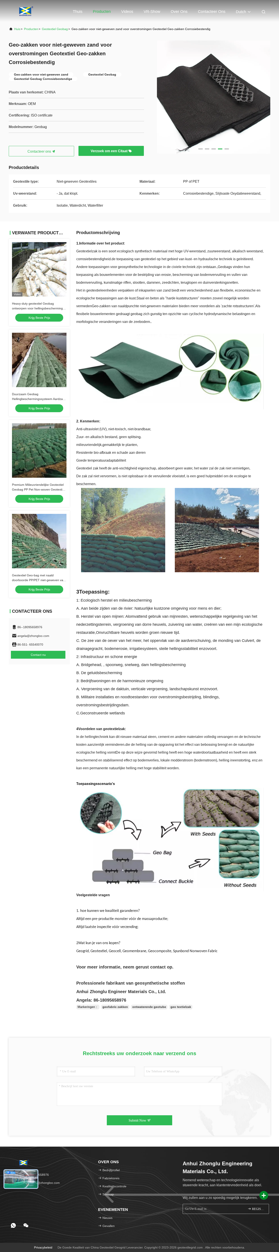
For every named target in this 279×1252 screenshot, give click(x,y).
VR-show (152, 11)
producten (31, 29)
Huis (17, 29)
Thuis (77, 11)
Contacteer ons (211, 11)
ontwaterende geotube (149, 1007)
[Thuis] (26, 11)
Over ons (179, 11)
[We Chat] (26, 1225)
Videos (127, 11)
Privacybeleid (43, 1247)
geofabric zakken (115, 1007)
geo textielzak (180, 1007)
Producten (102, 11)
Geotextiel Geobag (55, 29)
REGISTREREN (258, 1209)
